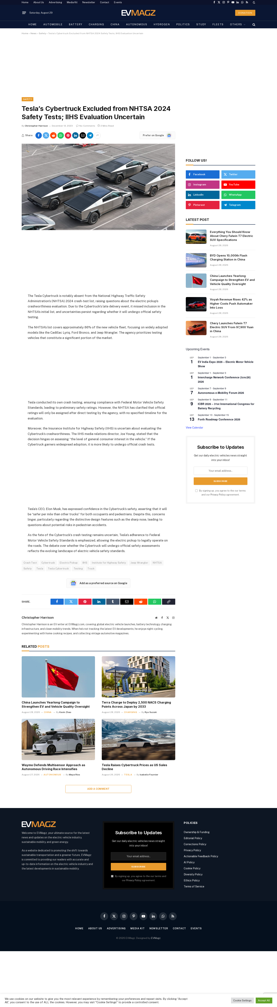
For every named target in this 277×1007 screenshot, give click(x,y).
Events (118, 2)
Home (25, 2)
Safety (42, 33)
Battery (75, 24)
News (34, 33)
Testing (78, 568)
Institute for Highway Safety (109, 562)
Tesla (39, 568)
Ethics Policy (192, 880)
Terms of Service (194, 886)
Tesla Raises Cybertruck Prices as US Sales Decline (134, 767)
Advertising (55, 2)
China (115, 24)
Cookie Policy (192, 868)
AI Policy (189, 862)
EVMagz (156, 938)
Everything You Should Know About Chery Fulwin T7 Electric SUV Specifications (231, 236)
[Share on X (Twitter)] (46, 135)
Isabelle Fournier (149, 774)
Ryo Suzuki (151, 712)
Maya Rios (74, 774)
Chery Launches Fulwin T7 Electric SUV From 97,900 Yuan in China (231, 327)
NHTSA (157, 562)
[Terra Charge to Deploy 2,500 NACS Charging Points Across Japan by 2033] (138, 676)
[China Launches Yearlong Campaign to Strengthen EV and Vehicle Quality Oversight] (58, 676)
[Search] (253, 24)
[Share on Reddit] (53, 135)
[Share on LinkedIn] (75, 135)
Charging (96, 24)
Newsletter (88, 2)
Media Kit (72, 2)
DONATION (245, 13)
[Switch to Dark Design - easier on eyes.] (253, 2)
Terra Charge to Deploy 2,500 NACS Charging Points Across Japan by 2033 (136, 704)
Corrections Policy (195, 844)
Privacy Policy (218, 494)
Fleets (218, 24)
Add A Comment (98, 788)
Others (236, 24)
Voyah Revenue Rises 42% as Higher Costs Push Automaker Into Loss (231, 303)
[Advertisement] (135, 69)
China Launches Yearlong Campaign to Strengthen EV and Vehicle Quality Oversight (56, 704)
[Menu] (24, 13)
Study (201, 24)
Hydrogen (162, 24)
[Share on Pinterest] (68, 135)
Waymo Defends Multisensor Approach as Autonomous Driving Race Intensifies (53, 767)
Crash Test (30, 562)
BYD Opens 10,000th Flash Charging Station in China (228, 257)
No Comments (87, 125)
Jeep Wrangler (139, 562)
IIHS (85, 562)
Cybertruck (48, 562)
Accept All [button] (264, 1000)
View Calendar (194, 427)
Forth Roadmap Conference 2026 (219, 419)
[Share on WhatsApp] (60, 135)
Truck (90, 568)
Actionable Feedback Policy (201, 856)
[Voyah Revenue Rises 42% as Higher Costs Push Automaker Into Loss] (196, 304)
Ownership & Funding (197, 832)
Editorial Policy (193, 838)
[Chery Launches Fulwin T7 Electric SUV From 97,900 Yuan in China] (196, 328)
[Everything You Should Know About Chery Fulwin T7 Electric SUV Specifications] (196, 237)
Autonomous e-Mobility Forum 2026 (221, 393)
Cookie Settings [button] (242, 1000)
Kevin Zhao (65, 712)
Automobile (53, 24)
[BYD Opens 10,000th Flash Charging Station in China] (196, 260)
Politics (183, 24)
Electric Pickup (69, 562)
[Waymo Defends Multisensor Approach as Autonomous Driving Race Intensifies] (58, 739)
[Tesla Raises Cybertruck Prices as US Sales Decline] (138, 739)
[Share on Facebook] (38, 135)
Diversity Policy (193, 874)
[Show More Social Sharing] (97, 135)
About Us (38, 2)
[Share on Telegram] (90, 135)
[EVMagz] (139, 13)
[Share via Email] (83, 135)
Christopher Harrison (36, 125)
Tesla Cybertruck (58, 568)
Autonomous (136, 24)
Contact (104, 2)
